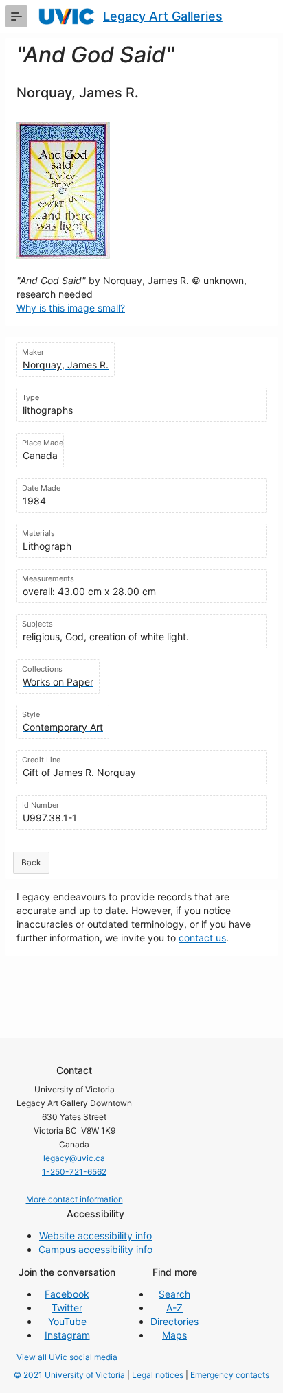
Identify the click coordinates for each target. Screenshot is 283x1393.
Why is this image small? (70, 308)
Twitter (67, 1307)
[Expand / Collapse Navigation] (16, 16)
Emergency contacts (229, 1375)
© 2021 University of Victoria (69, 1375)
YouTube (67, 1321)
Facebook (67, 1294)
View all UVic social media (66, 1357)
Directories (174, 1321)
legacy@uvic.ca (74, 1158)
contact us (202, 938)
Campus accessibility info (95, 1249)
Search (174, 1294)
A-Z (174, 1307)
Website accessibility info (95, 1235)
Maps (174, 1335)
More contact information (74, 1199)
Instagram (67, 1335)
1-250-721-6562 (74, 1172)
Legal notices (157, 1375)
